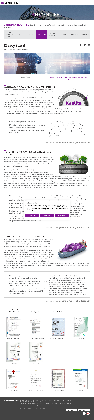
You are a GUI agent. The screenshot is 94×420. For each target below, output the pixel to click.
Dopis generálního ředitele (9, 34)
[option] (9, 34)
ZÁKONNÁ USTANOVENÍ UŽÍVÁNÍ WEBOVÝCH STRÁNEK (34, 403)
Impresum (70, 403)
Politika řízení (42, 34)
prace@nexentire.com (42, 402)
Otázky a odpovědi (25, 405)
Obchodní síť (74, 34)
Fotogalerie (85, 34)
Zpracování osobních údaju (58, 403)
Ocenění (63, 34)
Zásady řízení (25, 77)
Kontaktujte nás (37, 405)
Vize (20, 34)
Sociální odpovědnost (53, 34)
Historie (31, 34)
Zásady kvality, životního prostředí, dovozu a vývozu (68, 77)
